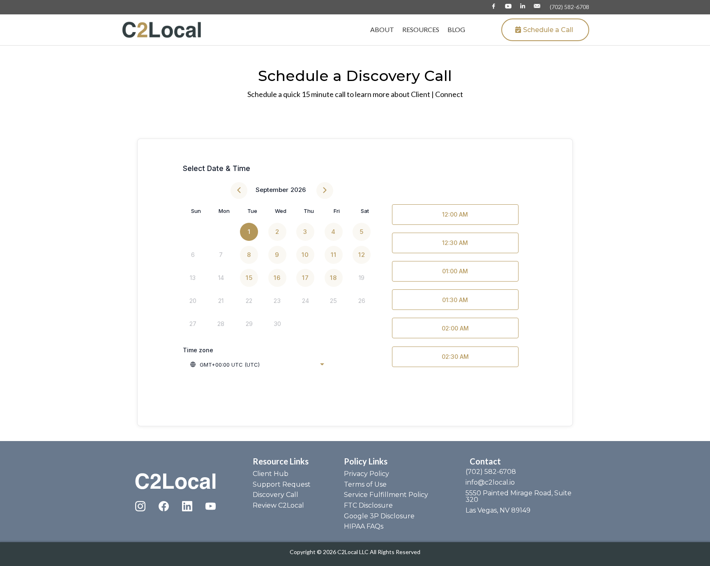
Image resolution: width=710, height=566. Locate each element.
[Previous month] (239, 190)
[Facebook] (163, 506)
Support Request (282, 484)
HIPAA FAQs (363, 526)
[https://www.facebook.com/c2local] (493, 6)
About (382, 29)
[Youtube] (210, 506)
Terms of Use (365, 484)
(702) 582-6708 (569, 6)
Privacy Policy (366, 474)
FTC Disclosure (368, 505)
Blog (456, 29)
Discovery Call (275, 495)
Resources (420, 29)
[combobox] (257, 364)
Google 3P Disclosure (379, 516)
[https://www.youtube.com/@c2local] (508, 6)
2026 (298, 190)
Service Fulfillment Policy (386, 495)
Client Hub (270, 474)
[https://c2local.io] (162, 29)
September (272, 190)
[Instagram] (140, 506)
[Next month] (324, 190)
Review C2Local (278, 505)
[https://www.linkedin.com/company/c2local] (522, 6)
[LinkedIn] (187, 506)
